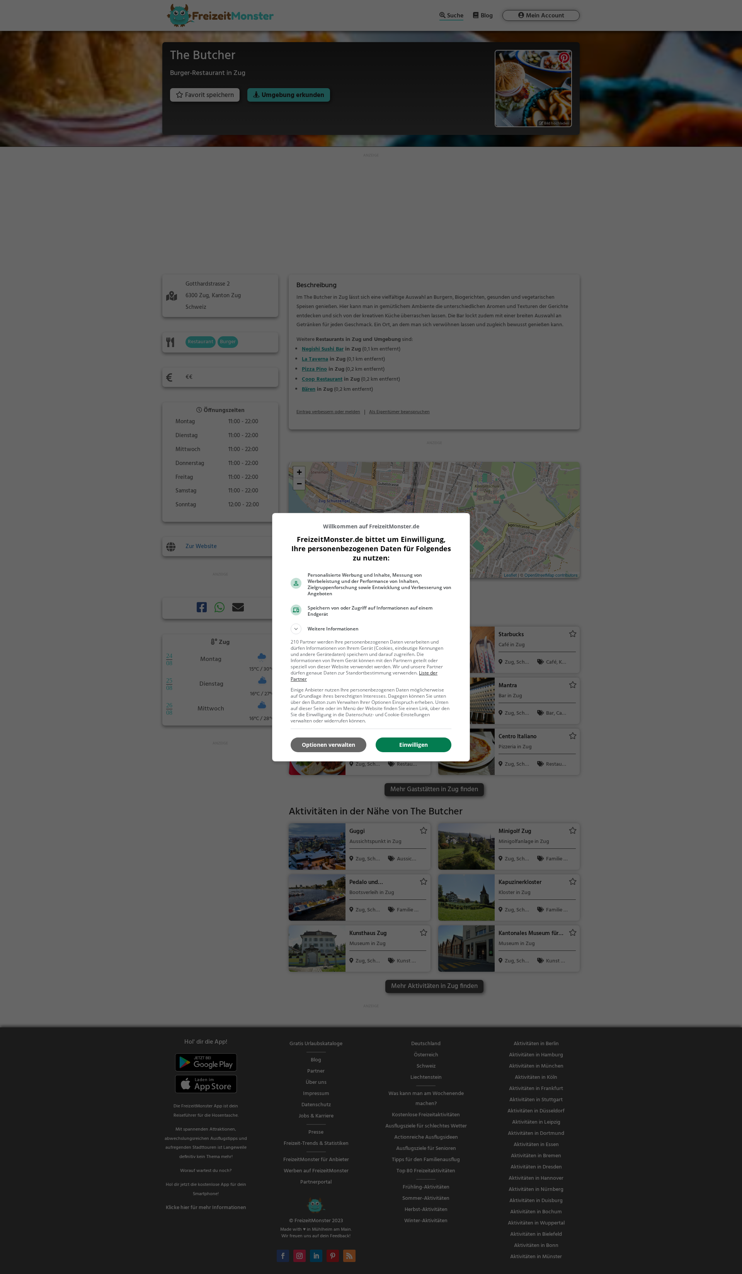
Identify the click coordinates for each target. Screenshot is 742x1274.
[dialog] (371, 637)
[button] (371, 628)
